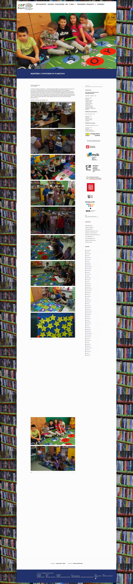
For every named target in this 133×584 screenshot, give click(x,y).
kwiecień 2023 (88, 322)
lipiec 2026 (88, 252)
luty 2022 (87, 342)
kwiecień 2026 (88, 257)
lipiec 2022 (88, 338)
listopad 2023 (88, 309)
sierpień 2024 (88, 292)
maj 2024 (87, 298)
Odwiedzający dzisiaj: (88, 229)
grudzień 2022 (88, 329)
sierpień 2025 (88, 270)
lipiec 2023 (88, 316)
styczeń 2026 (88, 263)
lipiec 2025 (88, 272)
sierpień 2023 (88, 314)
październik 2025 (89, 266)
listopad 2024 (88, 287)
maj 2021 (87, 353)
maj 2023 (87, 320)
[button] (131, 9)
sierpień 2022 (88, 336)
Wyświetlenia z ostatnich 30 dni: (90, 232)
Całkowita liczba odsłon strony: (90, 240)
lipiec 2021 (88, 349)
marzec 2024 (88, 301)
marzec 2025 (88, 279)
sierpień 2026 (88, 250)
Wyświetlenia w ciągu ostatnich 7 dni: (91, 231)
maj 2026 (87, 255)
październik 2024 (89, 288)
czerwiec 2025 (88, 274)
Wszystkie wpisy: (88, 242)
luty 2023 (87, 325)
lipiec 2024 (88, 294)
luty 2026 (87, 261)
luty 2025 (87, 281)
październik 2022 (89, 333)
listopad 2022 (88, 331)
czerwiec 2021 (88, 351)
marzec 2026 (88, 259)
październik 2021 (89, 347)
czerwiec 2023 (88, 318)
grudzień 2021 (88, 344)
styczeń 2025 (88, 283)
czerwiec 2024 (88, 296)
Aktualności (35, 86)
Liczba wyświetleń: (88, 236)
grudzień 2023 (88, 307)
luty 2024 (87, 303)
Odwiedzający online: (88, 225)
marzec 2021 (88, 355)
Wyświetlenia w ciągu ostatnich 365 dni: (91, 234)
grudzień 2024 (88, 285)
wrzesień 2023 (88, 312)
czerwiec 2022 (88, 340)
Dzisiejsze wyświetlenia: (89, 227)
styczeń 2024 (88, 305)
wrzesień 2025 (88, 268)
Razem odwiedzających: (89, 238)
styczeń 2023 (88, 327)
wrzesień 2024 (88, 290)
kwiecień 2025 (88, 277)
